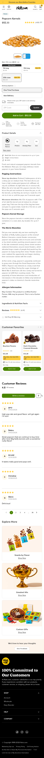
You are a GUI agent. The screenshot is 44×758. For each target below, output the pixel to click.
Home (5, 14)
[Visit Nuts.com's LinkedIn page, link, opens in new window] (26, 732)
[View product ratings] (12, 351)
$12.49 (5, 354)
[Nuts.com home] (22, 7)
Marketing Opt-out (8, 746)
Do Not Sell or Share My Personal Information (17, 750)
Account (7, 698)
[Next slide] (41, 2)
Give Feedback (22, 648)
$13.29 (25, 354)
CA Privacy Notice (33, 746)
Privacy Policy (20, 746)
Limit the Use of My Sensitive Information (15, 753)
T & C (35, 750)
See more (7, 150)
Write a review (18, 396)
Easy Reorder (9, 705)
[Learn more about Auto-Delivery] (15, 86)
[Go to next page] (37, 512)
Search (35, 9)
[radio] (12, 68)
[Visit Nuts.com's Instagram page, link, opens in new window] (22, 732)
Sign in (9, 9)
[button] (29, 22)
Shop (3, 9)
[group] (18, 56)
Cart (40, 7)
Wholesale (8, 701)
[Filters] (38, 396)
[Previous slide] (3, 2)
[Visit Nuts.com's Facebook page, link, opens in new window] (17, 732)
